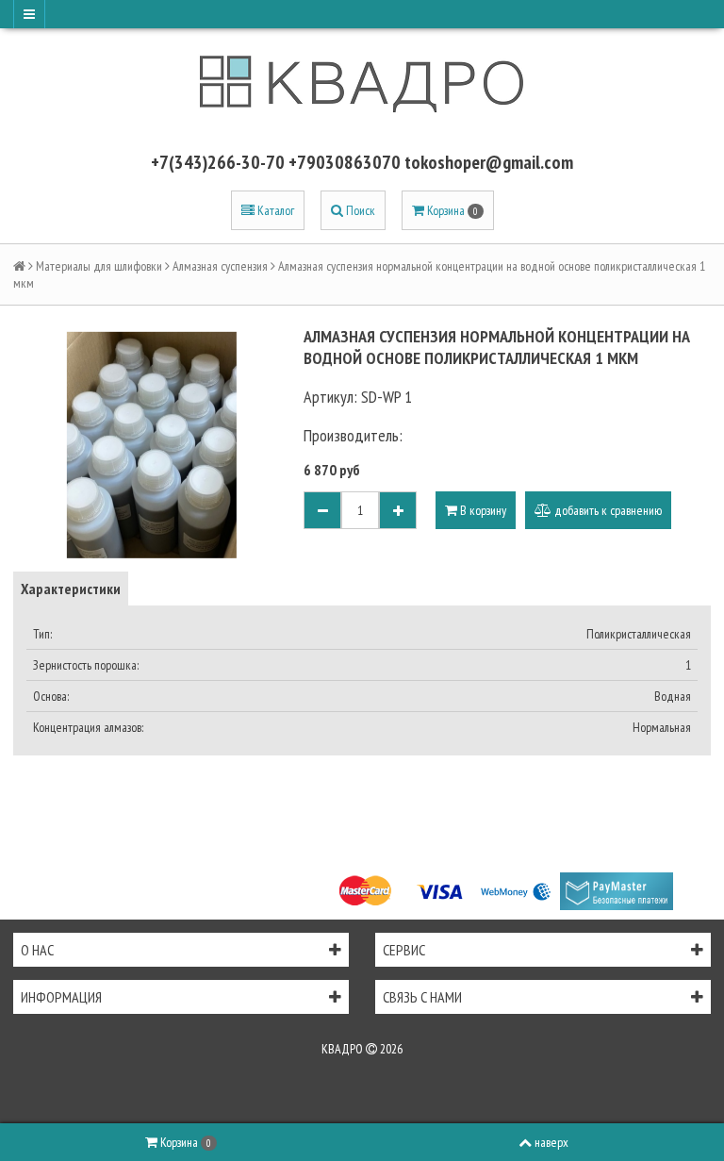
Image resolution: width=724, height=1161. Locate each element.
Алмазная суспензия (220, 265)
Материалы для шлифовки (99, 265)
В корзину (481, 510)
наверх (551, 1142)
